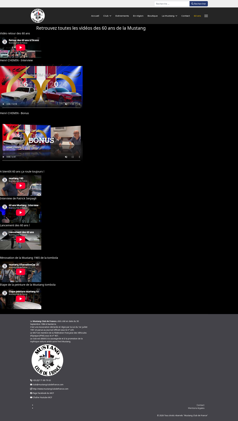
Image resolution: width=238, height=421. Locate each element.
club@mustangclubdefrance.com (47, 384)
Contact (185, 15)
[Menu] (206, 16)
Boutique (153, 15)
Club (106, 15)
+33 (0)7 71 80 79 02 (41, 380)
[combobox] (172, 3)
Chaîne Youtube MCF (42, 397)
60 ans (197, 15)
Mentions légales (196, 408)
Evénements (122, 15)
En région (138, 15)
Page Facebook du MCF (43, 393)
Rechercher (200, 3)
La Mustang (168, 15)
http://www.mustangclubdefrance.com (50, 388)
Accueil (95, 15)
